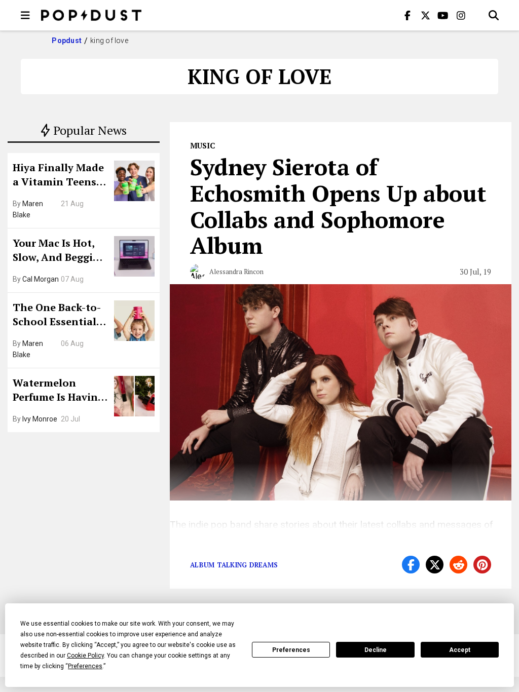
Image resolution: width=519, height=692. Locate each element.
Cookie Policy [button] (85, 655)
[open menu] (25, 15)
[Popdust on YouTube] (443, 15)
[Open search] (493, 15)
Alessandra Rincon (236, 271)
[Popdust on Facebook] (407, 15)
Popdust (67, 40)
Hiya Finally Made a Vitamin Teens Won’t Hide (58, 176)
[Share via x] (434, 564)
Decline (375, 649)
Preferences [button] (85, 666)
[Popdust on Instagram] (460, 15)
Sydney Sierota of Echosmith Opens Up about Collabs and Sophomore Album (338, 205)
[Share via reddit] (458, 564)
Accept (459, 649)
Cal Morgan (40, 279)
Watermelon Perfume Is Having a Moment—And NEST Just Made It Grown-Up (58, 391)
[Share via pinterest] (482, 564)
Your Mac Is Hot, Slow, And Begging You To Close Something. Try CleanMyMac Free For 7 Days (59, 251)
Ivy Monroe (39, 419)
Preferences (291, 649)
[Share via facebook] (411, 564)
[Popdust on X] (425, 15)
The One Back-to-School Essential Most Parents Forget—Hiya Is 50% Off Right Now (59, 315)
